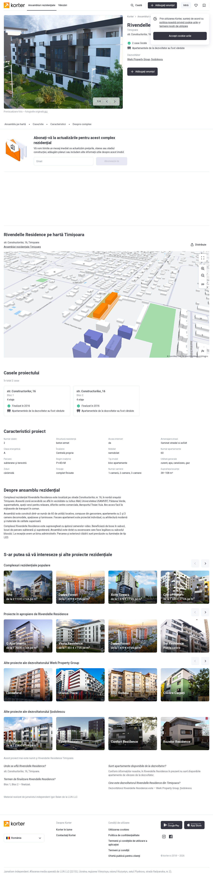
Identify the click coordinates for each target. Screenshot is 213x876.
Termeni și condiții (118, 850)
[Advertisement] (106, 198)
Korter (130, 16)
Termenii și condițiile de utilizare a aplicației (127, 842)
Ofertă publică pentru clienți (124, 855)
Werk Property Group (138, 59)
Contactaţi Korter (66, 835)
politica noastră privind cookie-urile (179, 22)
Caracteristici (58, 124)
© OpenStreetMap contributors (195, 356)
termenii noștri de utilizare (174, 26)
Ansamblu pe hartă (15, 124)
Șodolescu (157, 59)
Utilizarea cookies (118, 829)
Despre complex (82, 124)
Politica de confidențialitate (123, 835)
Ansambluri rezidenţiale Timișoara (22, 246)
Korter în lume (64, 829)
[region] (106, 304)
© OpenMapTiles (174, 356)
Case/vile (38, 124)
